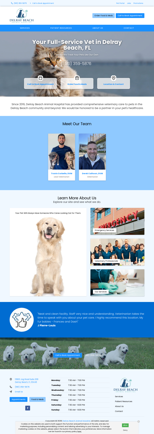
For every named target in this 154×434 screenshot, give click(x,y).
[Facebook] (27, 408)
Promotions (138, 3)
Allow (125, 425)
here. (79, 431)
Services (25, 28)
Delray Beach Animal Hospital (76, 421)
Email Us (19, 391)
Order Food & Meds (103, 15)
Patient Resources (61, 28)
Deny (125, 430)
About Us (98, 28)
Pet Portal (120, 3)
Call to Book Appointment (130, 15)
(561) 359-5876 (77, 63)
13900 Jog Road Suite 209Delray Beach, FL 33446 (26, 380)
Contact (129, 28)
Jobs (129, 3)
